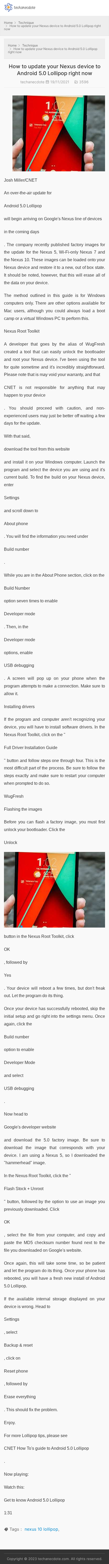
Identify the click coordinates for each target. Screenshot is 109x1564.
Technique (26, 23)
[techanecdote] (20, 7)
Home (8, 23)
